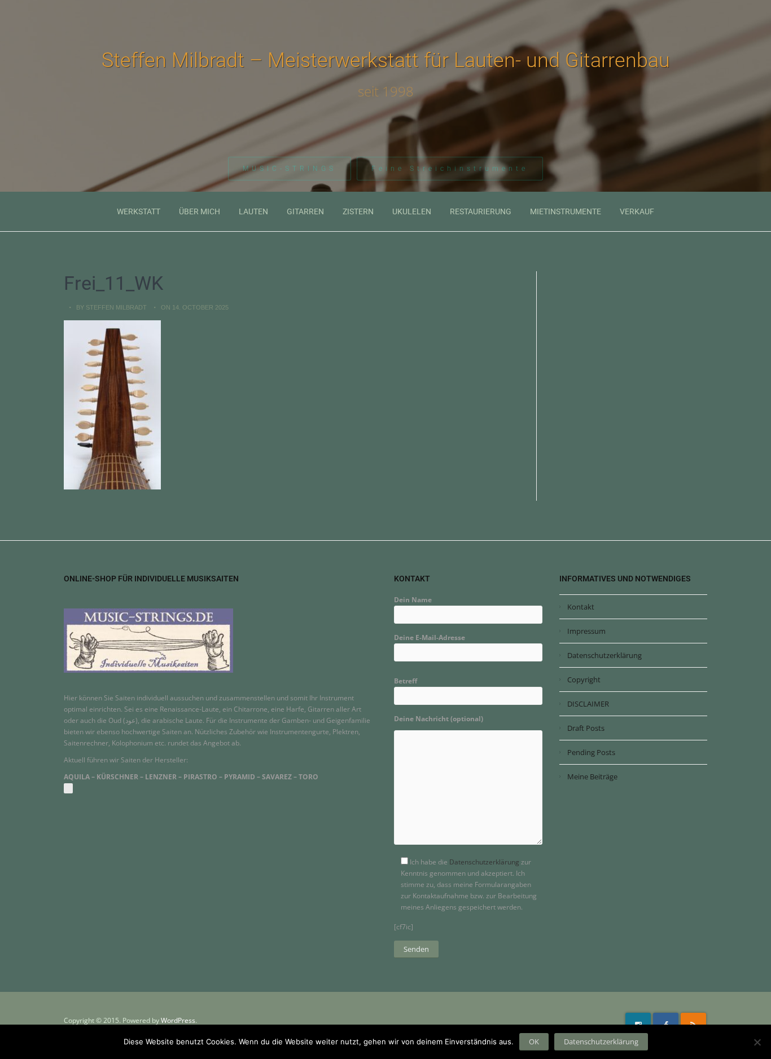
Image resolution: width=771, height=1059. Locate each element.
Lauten (253, 211)
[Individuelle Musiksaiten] (148, 640)
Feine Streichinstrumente (449, 169)
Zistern (358, 211)
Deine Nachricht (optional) (438, 718)
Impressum (586, 631)
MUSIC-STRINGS (289, 169)
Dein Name (413, 599)
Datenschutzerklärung (484, 862)
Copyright (584, 679)
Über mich (199, 211)
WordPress (178, 1020)
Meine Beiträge (592, 776)
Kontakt (580, 607)
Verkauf (637, 211)
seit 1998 (386, 91)
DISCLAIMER (588, 704)
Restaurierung (480, 211)
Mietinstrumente (565, 211)
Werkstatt (138, 211)
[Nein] (757, 1042)
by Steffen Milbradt (111, 307)
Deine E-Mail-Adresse (429, 637)
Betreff (405, 681)
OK (534, 1041)
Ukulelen (411, 211)
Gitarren (305, 211)
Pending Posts (591, 752)
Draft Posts (585, 728)
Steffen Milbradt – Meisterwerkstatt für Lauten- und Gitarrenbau (386, 60)
